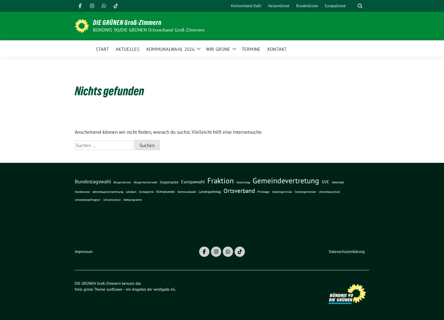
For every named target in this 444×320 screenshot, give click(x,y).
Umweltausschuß (329, 192)
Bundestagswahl (93, 181)
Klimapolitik (146, 192)
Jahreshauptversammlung (107, 192)
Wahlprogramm (132, 200)
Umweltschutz (112, 200)
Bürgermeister (122, 182)
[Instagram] (92, 6)
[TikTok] (115, 6)
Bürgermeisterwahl (145, 182)
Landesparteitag (210, 192)
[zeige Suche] (360, 6)
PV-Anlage (263, 192)
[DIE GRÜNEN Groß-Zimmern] (82, 25)
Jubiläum (131, 192)
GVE (325, 182)
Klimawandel (165, 192)
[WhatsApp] (104, 6)
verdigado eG (164, 289)
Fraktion (220, 180)
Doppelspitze (169, 182)
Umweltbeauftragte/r (88, 200)
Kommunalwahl (187, 192)
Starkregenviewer (305, 192)
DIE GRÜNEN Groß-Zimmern (127, 22)
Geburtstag (243, 182)
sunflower (114, 289)
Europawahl (193, 181)
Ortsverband (239, 190)
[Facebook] (80, 6)
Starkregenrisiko (282, 192)
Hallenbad (338, 182)
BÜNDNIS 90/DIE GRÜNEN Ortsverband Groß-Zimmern (149, 30)
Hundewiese (82, 192)
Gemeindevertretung (286, 180)
